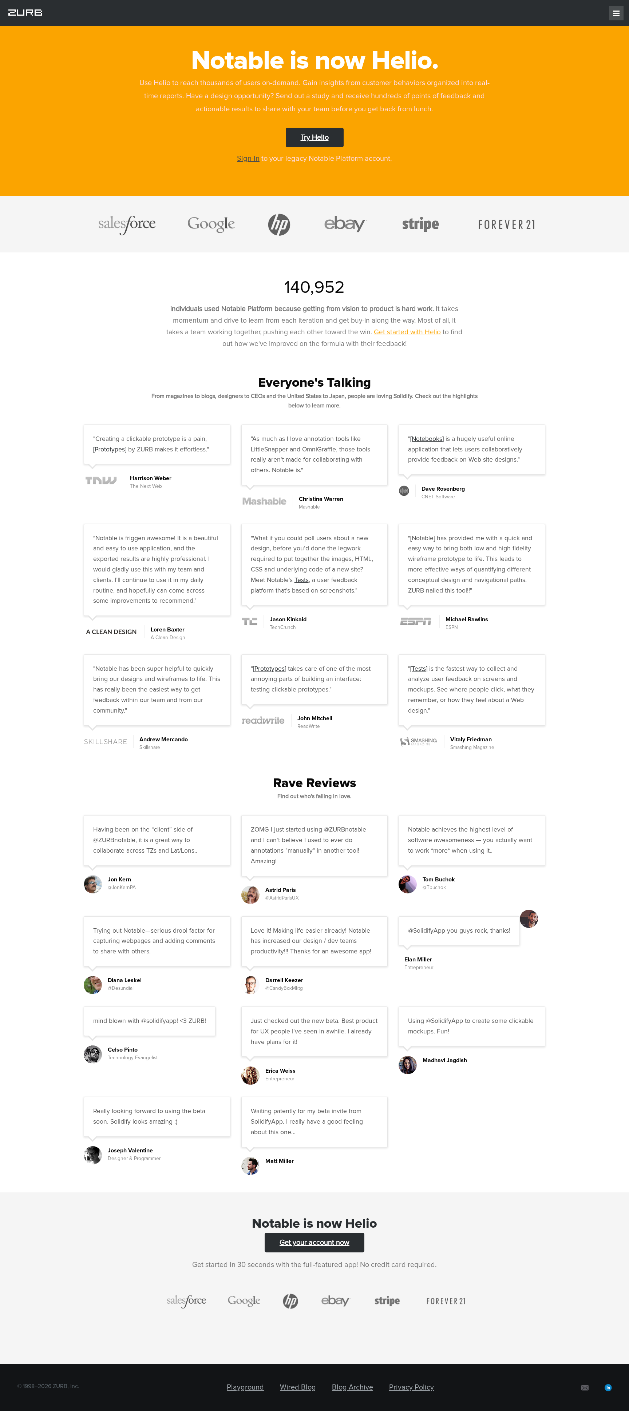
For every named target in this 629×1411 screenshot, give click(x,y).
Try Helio (315, 137)
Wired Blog (298, 1387)
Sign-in (248, 158)
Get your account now (314, 1242)
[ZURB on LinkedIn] (608, 1387)
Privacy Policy (411, 1387)
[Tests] (418, 669)
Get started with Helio (407, 332)
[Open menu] (616, 13)
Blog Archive (352, 1387)
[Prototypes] (109, 449)
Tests (301, 580)
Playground (245, 1387)
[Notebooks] (427, 439)
